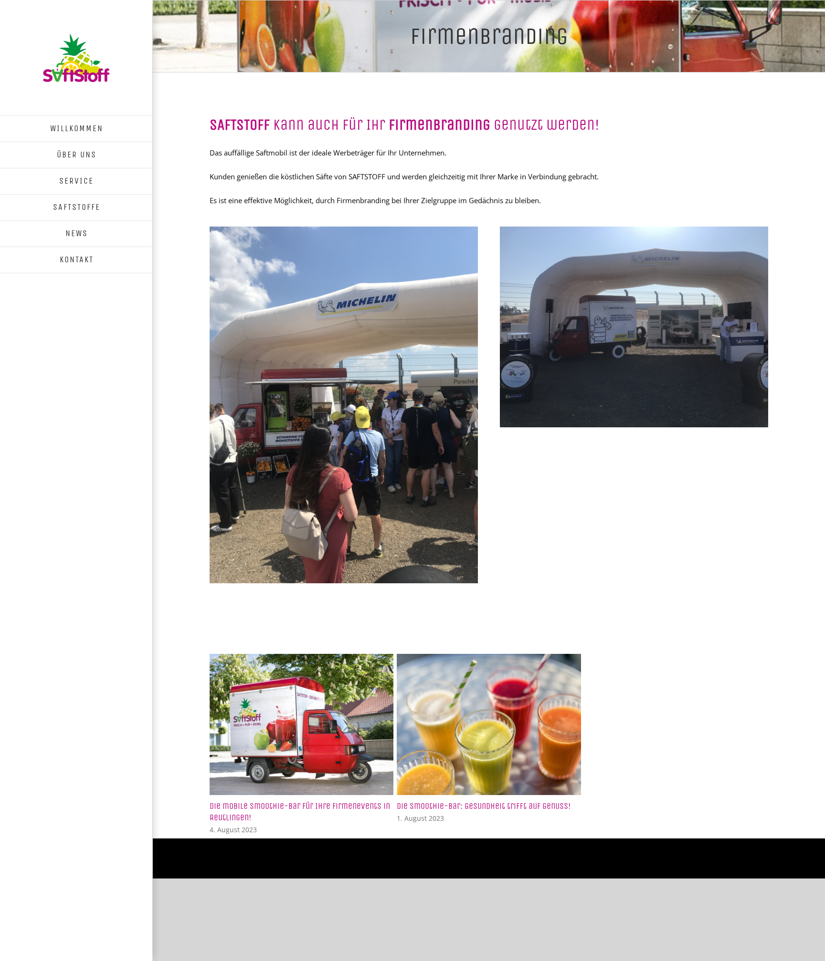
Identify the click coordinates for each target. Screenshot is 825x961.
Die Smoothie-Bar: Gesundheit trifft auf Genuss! (484, 806)
